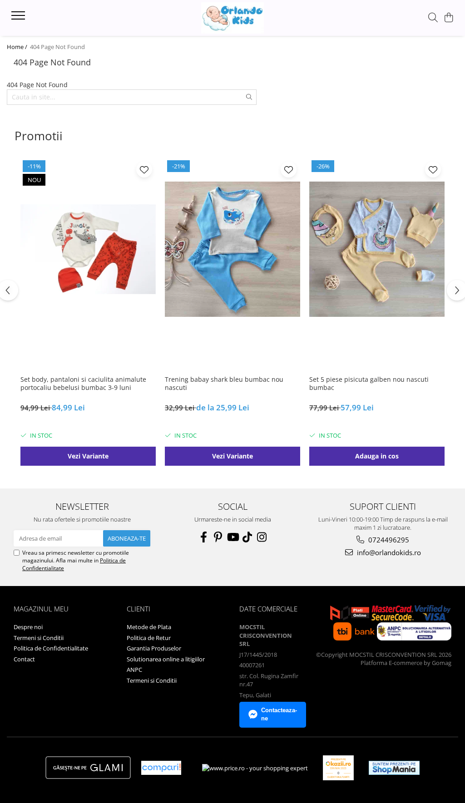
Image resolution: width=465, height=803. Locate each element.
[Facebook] (203, 537)
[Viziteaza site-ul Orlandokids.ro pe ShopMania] (394, 768)
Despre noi (28, 627)
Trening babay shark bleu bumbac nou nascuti (224, 383)
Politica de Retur (149, 638)
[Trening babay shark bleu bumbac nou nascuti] (232, 249)
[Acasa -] (232, 18)
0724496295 (387, 539)
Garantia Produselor (154, 648)
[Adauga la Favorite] (144, 169)
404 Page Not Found (57, 47)
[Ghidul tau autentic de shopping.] (161, 768)
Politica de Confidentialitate (51, 648)
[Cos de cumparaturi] (449, 18)
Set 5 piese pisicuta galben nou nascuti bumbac (369, 383)
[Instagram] (261, 537)
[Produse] (19, 18)
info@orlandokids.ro (388, 552)
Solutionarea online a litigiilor (166, 659)
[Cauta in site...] (433, 18)
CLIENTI (138, 608)
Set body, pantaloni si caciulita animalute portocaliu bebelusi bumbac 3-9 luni (83, 383)
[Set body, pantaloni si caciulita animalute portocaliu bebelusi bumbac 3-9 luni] (88, 249)
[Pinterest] (218, 537)
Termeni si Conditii (39, 638)
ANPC (134, 669)
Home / (18, 47)
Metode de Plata (149, 627)
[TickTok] (247, 537)
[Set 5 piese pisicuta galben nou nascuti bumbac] (377, 249)
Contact (24, 659)
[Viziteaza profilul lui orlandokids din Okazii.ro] (338, 767)
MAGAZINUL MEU (41, 608)
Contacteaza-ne (279, 714)
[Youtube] (232, 537)
